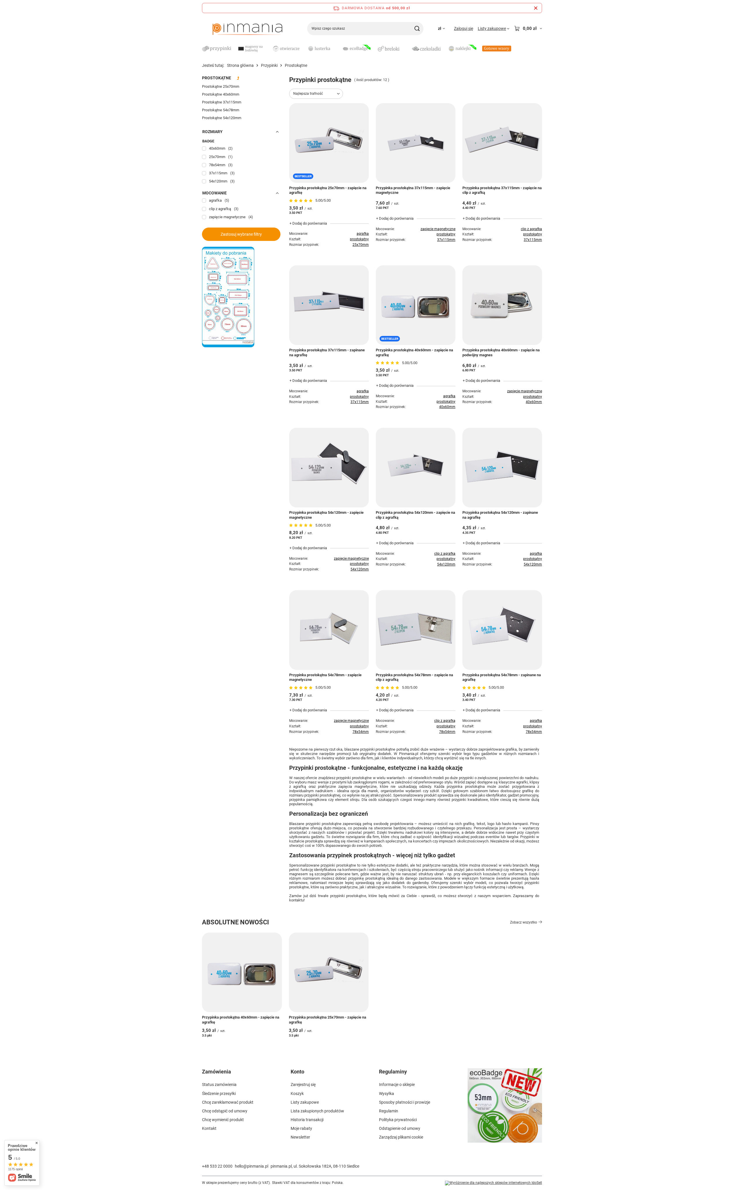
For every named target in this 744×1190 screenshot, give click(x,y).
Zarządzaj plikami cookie (401, 1137)
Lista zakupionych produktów (317, 1111)
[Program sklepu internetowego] (493, 1183)
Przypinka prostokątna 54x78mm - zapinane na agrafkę (501, 677)
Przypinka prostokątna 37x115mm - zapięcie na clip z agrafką (502, 190)
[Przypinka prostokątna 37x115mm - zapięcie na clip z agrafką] (502, 143)
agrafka (363, 234)
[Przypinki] (216, 49)
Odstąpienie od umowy (399, 1128)
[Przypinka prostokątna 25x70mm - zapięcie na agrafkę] (329, 972)
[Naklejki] (461, 49)
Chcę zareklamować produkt (227, 1102)
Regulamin (388, 1111)
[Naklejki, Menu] (479, 48)
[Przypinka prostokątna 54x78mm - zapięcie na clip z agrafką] (415, 630)
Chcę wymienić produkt (223, 1119)
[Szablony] (228, 345)
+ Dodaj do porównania (308, 223)
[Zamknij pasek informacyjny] (535, 8)
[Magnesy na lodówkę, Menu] (268, 48)
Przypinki (269, 65)
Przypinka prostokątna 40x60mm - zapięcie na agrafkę (414, 352)
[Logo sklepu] (247, 28)
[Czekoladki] (426, 49)
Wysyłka (386, 1093)
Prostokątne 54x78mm (220, 110)
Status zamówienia (219, 1084)
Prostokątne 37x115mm (221, 102)
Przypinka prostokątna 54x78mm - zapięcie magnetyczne (325, 677)
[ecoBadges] (356, 49)
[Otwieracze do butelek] (286, 49)
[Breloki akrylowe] (390, 49)
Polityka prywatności (398, 1119)
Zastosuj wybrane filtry (241, 234)
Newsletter (300, 1137)
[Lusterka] (321, 49)
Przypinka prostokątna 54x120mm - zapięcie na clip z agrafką (415, 515)
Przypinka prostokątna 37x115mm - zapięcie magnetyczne (413, 190)
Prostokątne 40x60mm (220, 94)
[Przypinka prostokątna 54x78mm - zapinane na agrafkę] (502, 630)
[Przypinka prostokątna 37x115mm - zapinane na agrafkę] (329, 305)
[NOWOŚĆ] (505, 1109)
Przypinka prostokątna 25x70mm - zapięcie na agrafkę (327, 190)
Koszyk (297, 1093)
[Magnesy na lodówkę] (251, 49)
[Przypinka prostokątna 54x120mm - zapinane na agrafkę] (502, 467)
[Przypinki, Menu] (234, 48)
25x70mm (361, 245)
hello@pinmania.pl (251, 1166)
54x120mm (359, 569)
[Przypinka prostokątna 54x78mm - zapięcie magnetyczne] (329, 630)
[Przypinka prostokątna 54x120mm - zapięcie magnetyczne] (329, 467)
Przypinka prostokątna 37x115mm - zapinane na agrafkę (327, 352)
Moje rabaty (301, 1128)
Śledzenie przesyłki (219, 1093)
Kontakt (209, 1128)
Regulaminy (393, 1072)
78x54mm (361, 732)
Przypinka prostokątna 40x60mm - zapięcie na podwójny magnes (501, 352)
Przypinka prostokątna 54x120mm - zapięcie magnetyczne (326, 515)
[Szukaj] (416, 28)
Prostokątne (216, 78)
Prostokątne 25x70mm (220, 86)
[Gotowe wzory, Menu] (514, 48)
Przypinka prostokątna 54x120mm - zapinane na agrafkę (500, 515)
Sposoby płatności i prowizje (404, 1102)
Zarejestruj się (303, 1084)
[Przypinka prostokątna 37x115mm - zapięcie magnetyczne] (415, 143)
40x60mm (447, 407)
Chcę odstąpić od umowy (224, 1111)
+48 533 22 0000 (217, 1166)
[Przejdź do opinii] (301, 200)
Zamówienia (216, 1072)
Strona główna (240, 65)
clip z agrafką (531, 229)
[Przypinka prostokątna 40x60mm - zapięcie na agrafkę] (242, 972)
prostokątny (359, 239)
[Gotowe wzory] (496, 49)
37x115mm (446, 240)
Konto (297, 1072)
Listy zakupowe (305, 1102)
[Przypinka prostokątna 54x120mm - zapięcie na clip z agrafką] (415, 467)
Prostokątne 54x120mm (221, 118)
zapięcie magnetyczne (438, 229)
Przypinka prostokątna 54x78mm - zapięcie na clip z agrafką (414, 677)
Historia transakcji (307, 1119)
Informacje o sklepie (397, 1084)
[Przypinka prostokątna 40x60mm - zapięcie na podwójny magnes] (502, 305)
